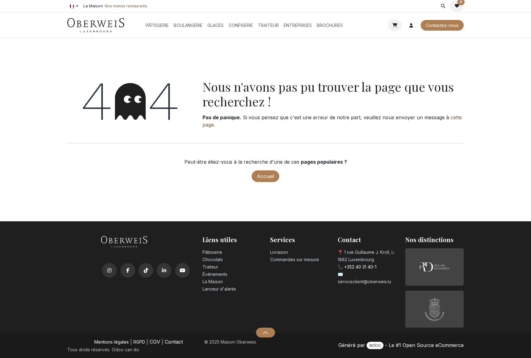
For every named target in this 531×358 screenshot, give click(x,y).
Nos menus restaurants (126, 6)
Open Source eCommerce (433, 345)
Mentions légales (111, 342)
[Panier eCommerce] (395, 25)
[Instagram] (109, 270)
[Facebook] (127, 270)
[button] (443, 6)
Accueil (265, 176)
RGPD (139, 342)
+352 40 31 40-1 (360, 266)
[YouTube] (182, 270)
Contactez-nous (442, 25)
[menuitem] (157, 25)
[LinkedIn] (164, 270)
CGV (155, 342)
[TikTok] (146, 270)
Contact (174, 342)
